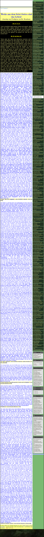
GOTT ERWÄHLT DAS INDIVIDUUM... (37, 45)
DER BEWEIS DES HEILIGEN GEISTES (37, 91)
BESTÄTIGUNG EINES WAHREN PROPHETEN (37, 28)
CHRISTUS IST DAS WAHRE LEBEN (37, 88)
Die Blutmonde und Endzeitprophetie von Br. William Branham (38, 239)
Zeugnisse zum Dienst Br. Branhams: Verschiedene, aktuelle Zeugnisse (38, 313)
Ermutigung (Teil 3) (37, 211)
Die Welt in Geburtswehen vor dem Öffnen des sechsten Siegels (38, 251)
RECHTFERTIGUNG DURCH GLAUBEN (37, 52)
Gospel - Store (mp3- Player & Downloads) (37, 17)
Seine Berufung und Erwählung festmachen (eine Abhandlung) (37, 333)
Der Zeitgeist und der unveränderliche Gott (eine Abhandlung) (37, 337)
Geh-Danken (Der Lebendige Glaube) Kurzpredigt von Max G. (38, 373)
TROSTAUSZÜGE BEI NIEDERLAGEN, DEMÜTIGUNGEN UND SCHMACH (38, 195)
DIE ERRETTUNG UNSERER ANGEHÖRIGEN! (36, 224)
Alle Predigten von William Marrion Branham (38, 14)
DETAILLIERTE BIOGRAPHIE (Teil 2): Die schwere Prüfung (37, 265)
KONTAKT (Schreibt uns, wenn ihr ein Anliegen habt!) (38, 5)
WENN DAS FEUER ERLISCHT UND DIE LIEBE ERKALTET (37, 115)
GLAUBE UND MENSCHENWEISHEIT (37, 64)
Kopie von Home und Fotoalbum (37, 346)
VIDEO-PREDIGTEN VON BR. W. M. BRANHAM (37, 273)
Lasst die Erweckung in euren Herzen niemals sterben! (37, 165)
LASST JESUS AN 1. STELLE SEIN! (37, 146)
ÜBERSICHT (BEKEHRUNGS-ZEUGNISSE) (36, 290)
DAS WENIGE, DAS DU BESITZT (37, 176)
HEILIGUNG (35, 71)
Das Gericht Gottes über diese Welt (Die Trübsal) (37, 243)
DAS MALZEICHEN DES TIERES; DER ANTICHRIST (38, 155)
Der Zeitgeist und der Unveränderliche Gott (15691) (37, 429)
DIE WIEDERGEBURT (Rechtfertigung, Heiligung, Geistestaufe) (38, 49)
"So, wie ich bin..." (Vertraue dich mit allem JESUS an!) (37, 184)
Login (24, 530)
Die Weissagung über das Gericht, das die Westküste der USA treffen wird (38, 246)
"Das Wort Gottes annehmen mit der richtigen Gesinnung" (37, 172)
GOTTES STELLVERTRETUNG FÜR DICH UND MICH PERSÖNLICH (37, 41)
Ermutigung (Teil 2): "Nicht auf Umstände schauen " (37, 209)
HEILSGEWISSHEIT (37, 99)
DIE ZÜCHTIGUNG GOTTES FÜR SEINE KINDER (37, 77)
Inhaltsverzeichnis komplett (36, 8)
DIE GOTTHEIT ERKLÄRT (36, 21)
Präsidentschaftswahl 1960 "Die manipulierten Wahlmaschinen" (38, 235)
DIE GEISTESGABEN (37, 81)
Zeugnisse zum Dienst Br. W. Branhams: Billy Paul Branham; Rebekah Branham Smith (38, 308)
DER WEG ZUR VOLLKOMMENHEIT (37, 191)
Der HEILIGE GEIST (37, 80)
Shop (34, 348)
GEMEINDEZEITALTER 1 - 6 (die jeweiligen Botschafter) (38, 25)
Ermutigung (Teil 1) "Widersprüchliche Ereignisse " (37, 204)
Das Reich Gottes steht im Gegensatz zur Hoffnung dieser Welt (38, 200)
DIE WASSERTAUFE (37, 70)
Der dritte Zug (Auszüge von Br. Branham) (37, 254)
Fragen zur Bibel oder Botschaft (38, 362)
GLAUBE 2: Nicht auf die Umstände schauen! (38, 58)
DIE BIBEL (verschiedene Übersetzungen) (38, 11)
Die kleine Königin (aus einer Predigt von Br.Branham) (37, 179)
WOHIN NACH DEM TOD (38, 19)
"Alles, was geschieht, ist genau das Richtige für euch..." (38, 220)
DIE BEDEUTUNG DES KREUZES (37, 74)
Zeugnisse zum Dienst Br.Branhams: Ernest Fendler (37, 317)
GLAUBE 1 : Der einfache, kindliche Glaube (38, 55)
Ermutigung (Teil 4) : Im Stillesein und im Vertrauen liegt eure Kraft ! (38, 215)
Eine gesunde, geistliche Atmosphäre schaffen (37, 162)
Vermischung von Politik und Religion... (38, 232)
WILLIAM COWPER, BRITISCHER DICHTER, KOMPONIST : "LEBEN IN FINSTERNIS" (38, 302)
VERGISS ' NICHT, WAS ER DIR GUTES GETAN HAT (38, 119)
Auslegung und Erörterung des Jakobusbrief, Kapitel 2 (37, 281)
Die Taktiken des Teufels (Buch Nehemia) (38, 340)
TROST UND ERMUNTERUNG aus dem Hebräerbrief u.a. (37, 285)
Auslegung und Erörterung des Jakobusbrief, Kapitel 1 (37, 277)
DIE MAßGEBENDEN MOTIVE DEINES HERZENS (37, 110)
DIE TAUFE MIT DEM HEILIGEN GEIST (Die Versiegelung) (37, 85)
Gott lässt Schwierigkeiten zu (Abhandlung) (38, 329)
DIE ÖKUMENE (36, 152)
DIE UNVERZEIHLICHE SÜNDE (38, 104)
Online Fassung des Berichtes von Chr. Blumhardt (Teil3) (37, 298)
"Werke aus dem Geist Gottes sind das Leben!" (37, 97)
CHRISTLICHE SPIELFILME (36, 343)
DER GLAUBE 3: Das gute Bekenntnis (38, 61)
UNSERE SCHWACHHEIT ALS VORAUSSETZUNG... (38, 134)
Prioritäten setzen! (36, 144)
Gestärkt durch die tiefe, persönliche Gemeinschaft (38, 159)
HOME (34, 2)
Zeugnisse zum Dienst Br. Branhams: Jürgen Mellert (38, 321)
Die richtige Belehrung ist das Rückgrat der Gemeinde (38, 141)
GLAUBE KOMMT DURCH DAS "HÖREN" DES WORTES (37, 67)
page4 (23, 530)
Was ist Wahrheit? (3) (37, 439)
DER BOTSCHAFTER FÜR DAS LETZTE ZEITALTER (37, 36)
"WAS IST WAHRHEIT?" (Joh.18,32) (38, 107)
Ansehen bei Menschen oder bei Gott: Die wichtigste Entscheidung (38, 150)
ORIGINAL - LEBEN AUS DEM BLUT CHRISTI (38, 94)
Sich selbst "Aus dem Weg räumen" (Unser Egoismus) (38, 188)
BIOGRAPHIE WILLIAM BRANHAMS (38, 257)
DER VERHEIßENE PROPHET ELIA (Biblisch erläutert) (38, 32)
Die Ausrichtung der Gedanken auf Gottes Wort (38, 169)
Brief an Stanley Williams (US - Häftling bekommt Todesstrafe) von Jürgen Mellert (38, 325)
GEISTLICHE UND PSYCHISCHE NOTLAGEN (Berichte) (37, 123)
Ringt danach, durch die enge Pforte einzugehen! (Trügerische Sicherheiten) (38, 380)
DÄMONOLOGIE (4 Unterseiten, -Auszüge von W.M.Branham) (37, 130)
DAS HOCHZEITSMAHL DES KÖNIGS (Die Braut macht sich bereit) (38, 269)
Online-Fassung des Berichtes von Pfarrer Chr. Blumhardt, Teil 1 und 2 (38, 294)
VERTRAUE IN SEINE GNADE (37, 138)
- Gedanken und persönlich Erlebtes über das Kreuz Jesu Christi (38, 376)
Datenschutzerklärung (37, 349)
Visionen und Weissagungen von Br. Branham (37, 228)
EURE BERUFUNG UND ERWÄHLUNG (38, 101)
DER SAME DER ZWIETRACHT (36, 126)
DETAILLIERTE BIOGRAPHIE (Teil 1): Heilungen (37, 260)
